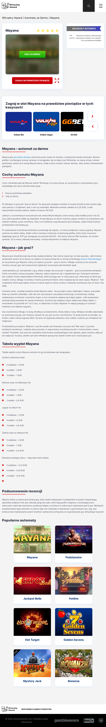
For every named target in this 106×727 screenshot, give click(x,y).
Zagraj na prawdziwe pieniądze (32, 80)
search (86, 1)
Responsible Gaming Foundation (36, 709)
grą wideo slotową (22, 157)
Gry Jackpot (96, 38)
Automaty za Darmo (83, 36)
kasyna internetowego (91, 259)
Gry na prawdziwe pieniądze (91, 40)
